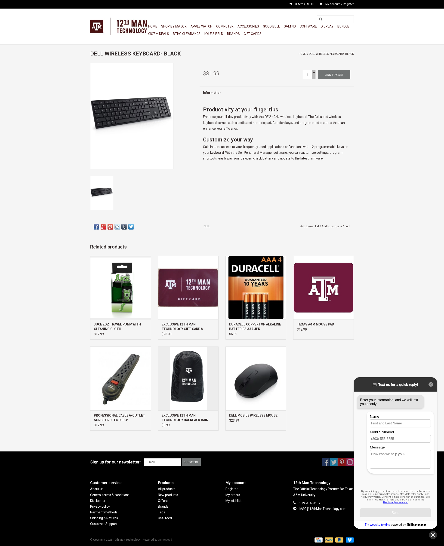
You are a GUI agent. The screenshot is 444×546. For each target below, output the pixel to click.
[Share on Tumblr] (124, 227)
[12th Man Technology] (118, 26)
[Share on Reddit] (117, 227)
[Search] (321, 19)
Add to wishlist (309, 226)
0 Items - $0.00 (305, 4)
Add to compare (332, 226)
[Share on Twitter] (131, 227)
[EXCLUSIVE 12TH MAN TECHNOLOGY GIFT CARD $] (188, 287)
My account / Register (339, 4)
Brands (233, 34)
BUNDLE (343, 26)
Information (212, 93)
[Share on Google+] (103, 227)
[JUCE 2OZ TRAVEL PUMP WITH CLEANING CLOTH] (120, 287)
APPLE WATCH (201, 26)
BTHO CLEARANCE (186, 34)
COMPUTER (225, 26)
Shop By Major (174, 26)
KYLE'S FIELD (213, 34)
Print (347, 226)
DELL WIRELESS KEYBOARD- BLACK (331, 53)
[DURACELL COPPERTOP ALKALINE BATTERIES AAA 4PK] (255, 287)
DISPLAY (327, 26)
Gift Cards (253, 34)
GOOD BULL (271, 26)
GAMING (290, 26)
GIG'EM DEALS (158, 34)
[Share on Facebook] (96, 227)
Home (152, 26)
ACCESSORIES (248, 26)
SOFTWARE (308, 26)
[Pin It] (110, 227)
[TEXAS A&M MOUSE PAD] (323, 287)
